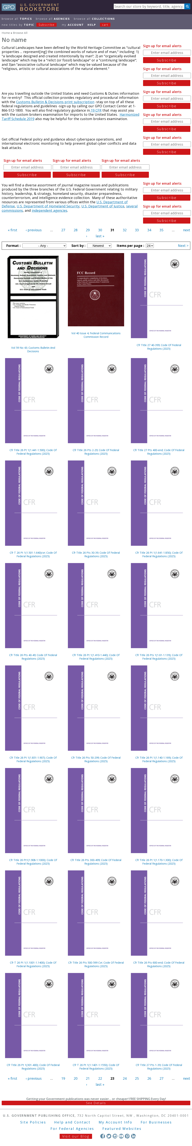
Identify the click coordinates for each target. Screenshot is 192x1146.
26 (149, 1078)
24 (125, 1078)
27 (63, 230)
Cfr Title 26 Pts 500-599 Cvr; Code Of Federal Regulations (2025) (96, 964)
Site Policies (33, 1122)
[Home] (32, 9)
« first (12, 230)
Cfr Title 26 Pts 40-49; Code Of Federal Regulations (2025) (33, 656)
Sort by (78, 245)
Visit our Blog (75, 1136)
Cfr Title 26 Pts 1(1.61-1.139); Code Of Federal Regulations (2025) (158, 656)
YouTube (121, 1136)
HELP (92, 24)
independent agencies (49, 210)
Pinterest (127, 1136)
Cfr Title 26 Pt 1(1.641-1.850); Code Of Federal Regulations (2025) (158, 554)
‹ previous (34, 230)
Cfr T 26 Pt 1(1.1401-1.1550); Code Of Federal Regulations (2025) (96, 1066)
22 (100, 1078)
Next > (183, 245)
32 (125, 230)
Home (6, 33)
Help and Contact (72, 1122)
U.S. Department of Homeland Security (48, 206)
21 (88, 1078)
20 (75, 1078)
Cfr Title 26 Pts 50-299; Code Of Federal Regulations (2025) (96, 759)
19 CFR (95, 110)
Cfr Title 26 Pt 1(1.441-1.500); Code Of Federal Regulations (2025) (33, 451)
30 (100, 230)
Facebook (102, 1136)
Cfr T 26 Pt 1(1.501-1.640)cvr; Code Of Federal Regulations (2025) (33, 554)
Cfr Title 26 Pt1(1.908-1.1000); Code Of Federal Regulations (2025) (33, 861)
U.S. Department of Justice (102, 206)
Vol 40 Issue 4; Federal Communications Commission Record (96, 335)
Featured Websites (122, 1128)
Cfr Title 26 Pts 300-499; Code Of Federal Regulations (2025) (95, 861)
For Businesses (156, 1122)
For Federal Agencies (72, 1128)
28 (75, 230)
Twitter (108, 1136)
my (73, 24)
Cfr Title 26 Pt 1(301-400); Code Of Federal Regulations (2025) (33, 1066)
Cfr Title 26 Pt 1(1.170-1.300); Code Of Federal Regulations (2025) (158, 861)
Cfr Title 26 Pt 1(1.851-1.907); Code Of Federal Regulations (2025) (33, 759)
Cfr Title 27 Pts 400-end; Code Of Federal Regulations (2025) (158, 451)
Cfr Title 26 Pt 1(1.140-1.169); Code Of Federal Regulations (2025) (158, 759)
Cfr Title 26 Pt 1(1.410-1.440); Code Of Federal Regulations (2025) (95, 656)
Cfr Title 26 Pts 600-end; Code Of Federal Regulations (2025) (158, 964)
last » (100, 236)
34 (149, 230)
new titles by (28, 24)
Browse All (17, 18)
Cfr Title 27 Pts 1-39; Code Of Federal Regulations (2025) (159, 1066)
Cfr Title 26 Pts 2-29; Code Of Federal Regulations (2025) (96, 451)
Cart (105, 24)
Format (13, 245)
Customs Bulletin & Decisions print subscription (55, 102)
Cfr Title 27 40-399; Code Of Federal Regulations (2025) (159, 346)
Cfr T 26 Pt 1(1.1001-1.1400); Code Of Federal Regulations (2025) (33, 964)
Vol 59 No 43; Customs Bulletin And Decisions (33, 349)
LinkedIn (133, 1136)
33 (137, 230)
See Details (96, 1103)
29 (88, 230)
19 (63, 1078)
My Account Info (115, 1122)
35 (161, 230)
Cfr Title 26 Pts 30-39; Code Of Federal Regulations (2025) (96, 554)
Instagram (115, 1136)
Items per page (130, 245)
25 (137, 1078)
